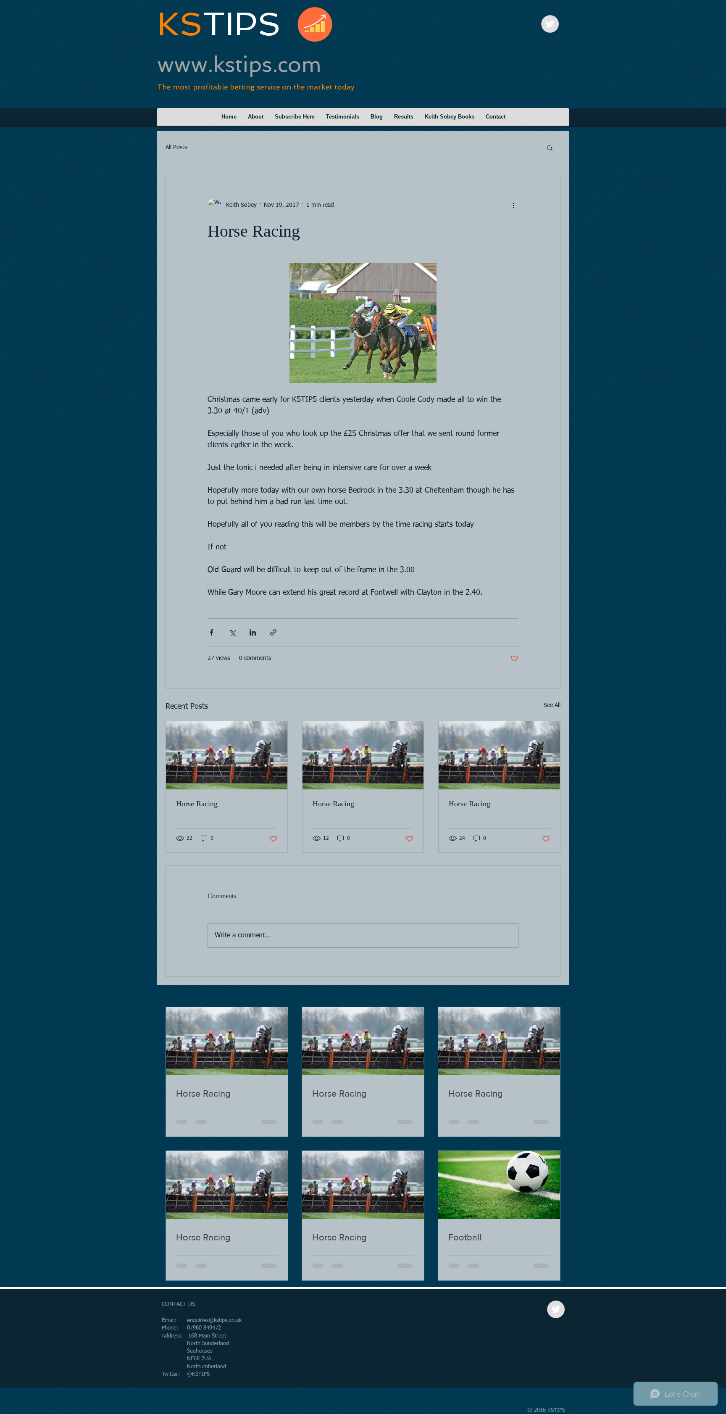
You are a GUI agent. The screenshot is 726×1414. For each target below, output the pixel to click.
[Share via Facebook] (212, 632)
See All (552, 705)
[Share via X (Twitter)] (232, 632)
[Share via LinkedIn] (253, 632)
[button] (550, 147)
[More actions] (513, 205)
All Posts (176, 147)
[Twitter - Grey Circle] (550, 24)
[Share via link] (273, 632)
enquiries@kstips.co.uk (214, 1320)
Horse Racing (197, 803)
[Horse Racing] (226, 755)
